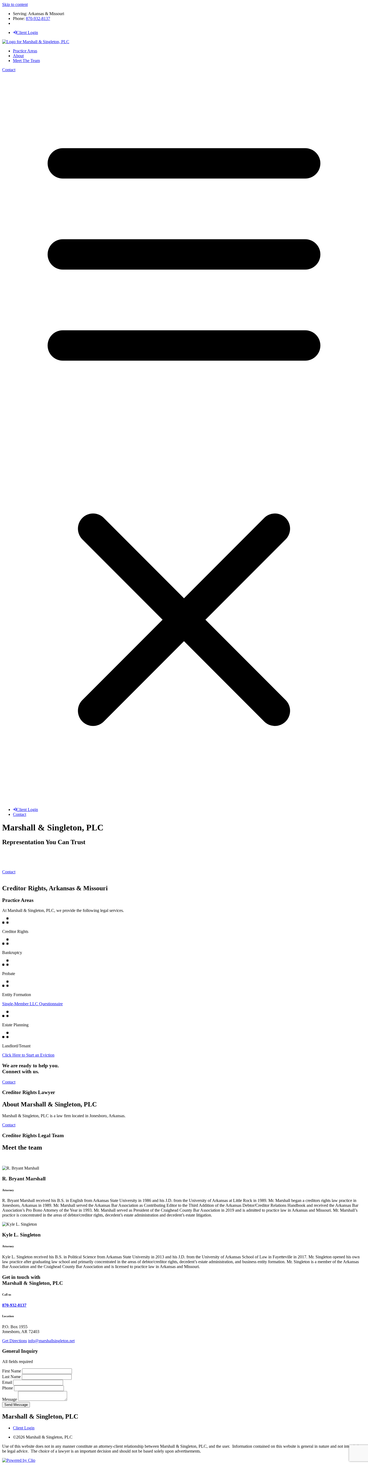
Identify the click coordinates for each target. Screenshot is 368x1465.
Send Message (16, 1405)
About (18, 55)
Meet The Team (26, 60)
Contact (8, 69)
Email (7, 1382)
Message (10, 1399)
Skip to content (15, 4)
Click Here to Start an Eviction (28, 1055)
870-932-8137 (38, 18)
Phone (8, 1388)
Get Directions (14, 1340)
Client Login (27, 32)
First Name (12, 1371)
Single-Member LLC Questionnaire (32, 1003)
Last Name (12, 1376)
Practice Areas (25, 51)
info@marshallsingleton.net (51, 1340)
